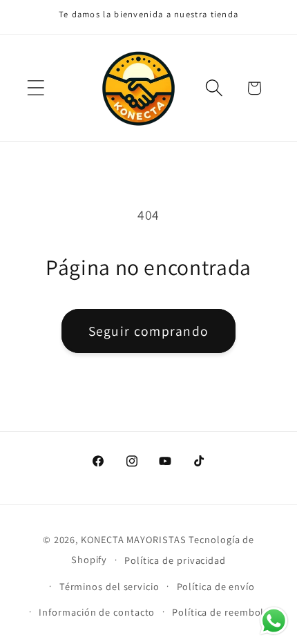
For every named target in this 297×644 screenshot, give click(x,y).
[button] (35, 88)
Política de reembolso (223, 611)
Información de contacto (97, 611)
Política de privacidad (175, 560)
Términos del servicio (109, 586)
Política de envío (216, 586)
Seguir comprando (148, 331)
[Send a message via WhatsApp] (274, 621)
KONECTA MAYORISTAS (133, 539)
